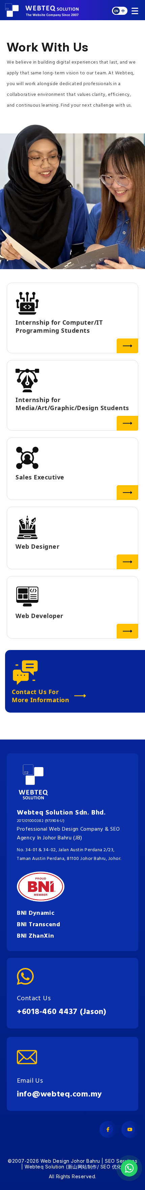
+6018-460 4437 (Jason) (62, 1012)
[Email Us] (59, 1057)
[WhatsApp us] (129, 1168)
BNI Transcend (38, 925)
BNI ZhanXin (35, 936)
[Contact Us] (62, 976)
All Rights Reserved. (72, 1176)
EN (116, 11)
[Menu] (134, 10)
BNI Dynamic (35, 913)
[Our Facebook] (107, 1129)
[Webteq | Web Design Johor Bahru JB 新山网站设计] (55, 10)
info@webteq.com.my (59, 1094)
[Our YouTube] (129, 1129)
